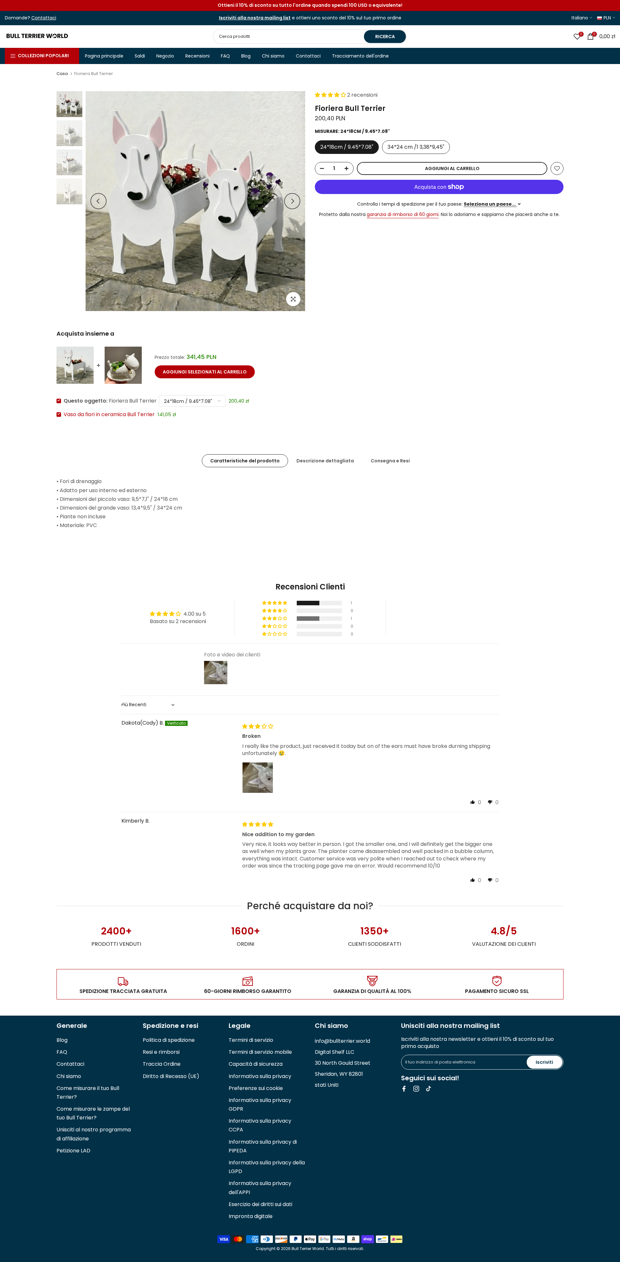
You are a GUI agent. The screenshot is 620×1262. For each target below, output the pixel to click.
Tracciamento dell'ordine (360, 56)
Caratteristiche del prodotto (245, 461)
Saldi (140, 56)
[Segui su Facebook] (404, 1089)
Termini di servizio (251, 1040)
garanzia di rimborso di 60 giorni (403, 214)
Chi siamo (273, 56)
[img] (257, 726)
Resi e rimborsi (161, 1052)
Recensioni (197, 56)
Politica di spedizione (169, 1040)
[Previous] (98, 201)
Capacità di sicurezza (256, 1064)
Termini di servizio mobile (260, 1052)
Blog (246, 56)
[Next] (292, 201)
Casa (62, 73)
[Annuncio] (310, 5)
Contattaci (308, 56)
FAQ (225, 56)
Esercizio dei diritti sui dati (260, 1204)
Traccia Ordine (162, 1064)
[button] (331, 95)
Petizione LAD (73, 1150)
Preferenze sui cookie (256, 1088)
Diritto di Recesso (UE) (171, 1076)
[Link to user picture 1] (257, 777)
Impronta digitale (251, 1216)
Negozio (165, 56)
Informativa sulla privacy (260, 1076)
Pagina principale (104, 56)
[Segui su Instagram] (416, 1089)
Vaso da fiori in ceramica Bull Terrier (109, 414)
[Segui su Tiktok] (428, 1089)
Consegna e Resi (390, 461)
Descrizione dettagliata (325, 461)
